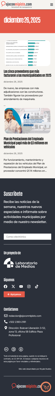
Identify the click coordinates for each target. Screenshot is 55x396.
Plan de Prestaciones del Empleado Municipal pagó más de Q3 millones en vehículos (26, 142)
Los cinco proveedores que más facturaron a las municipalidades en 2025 (27, 73)
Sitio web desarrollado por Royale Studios (35, 369)
